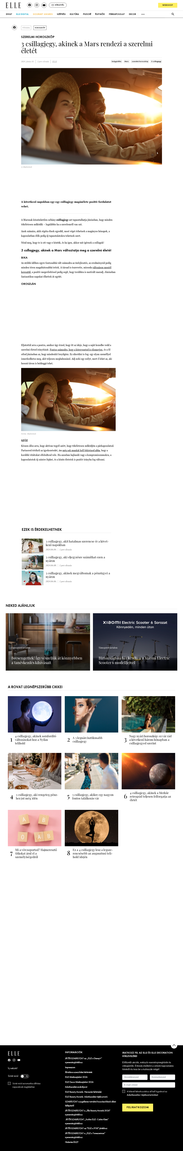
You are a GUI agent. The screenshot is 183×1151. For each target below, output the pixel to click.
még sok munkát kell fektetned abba (81, 450)
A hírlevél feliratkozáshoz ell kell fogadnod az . (147, 1093)
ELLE (54, 61)
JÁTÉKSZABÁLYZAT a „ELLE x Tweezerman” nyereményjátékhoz (85, 1135)
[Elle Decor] (13, 5)
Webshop (167, 5)
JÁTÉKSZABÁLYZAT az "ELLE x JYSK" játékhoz (86, 1128)
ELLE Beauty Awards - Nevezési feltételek (83, 1092)
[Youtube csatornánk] (44, 5)
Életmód (100, 14)
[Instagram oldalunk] (36, 5)
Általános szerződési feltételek (78, 1072)
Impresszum (70, 1067)
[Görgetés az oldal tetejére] (174, 1045)
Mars (127, 61)
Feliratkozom (138, 1107)
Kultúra (74, 14)
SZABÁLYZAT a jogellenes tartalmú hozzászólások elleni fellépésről (90, 1104)
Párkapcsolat (117, 14)
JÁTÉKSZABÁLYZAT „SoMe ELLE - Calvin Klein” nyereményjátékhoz (87, 1121)
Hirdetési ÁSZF (71, 1142)
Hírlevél (59, 5)
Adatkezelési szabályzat (76, 1087)
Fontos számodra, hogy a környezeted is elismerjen (76, 349)
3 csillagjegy (156, 61)
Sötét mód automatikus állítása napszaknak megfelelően (26, 1085)
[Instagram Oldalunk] (14, 1060)
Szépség (61, 14)
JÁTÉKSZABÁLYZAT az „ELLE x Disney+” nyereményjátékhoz (83, 1060)
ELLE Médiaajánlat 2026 (76, 1077)
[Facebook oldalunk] (29, 5)
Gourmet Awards (43, 14)
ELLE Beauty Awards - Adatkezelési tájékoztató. (86, 1097)
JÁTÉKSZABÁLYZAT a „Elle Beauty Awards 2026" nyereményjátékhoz (87, 1113)
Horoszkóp (40, 28)
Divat (9, 14)
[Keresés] (172, 14)
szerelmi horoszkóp (140, 61)
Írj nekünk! (13, 1068)
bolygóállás (116, 61)
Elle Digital (22, 14)
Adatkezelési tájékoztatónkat (142, 1095)
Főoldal (26, 28)
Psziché (87, 14)
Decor (132, 14)
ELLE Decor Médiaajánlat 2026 (79, 1082)
